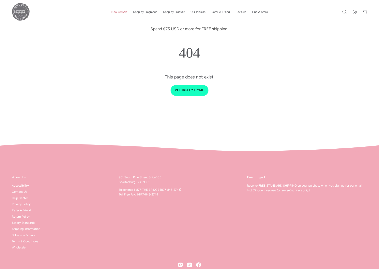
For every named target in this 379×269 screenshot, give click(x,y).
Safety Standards (23, 223)
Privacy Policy (21, 204)
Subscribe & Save (23, 235)
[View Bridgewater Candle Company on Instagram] (180, 265)
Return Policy (21, 216)
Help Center (20, 198)
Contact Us (19, 192)
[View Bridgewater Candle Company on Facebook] (199, 265)
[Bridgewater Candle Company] (21, 12)
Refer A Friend (21, 210)
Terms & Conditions (25, 241)
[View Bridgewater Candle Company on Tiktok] (189, 265)
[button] (344, 12)
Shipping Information (26, 229)
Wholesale (18, 247)
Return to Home (189, 90)
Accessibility (20, 185)
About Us (19, 177)
